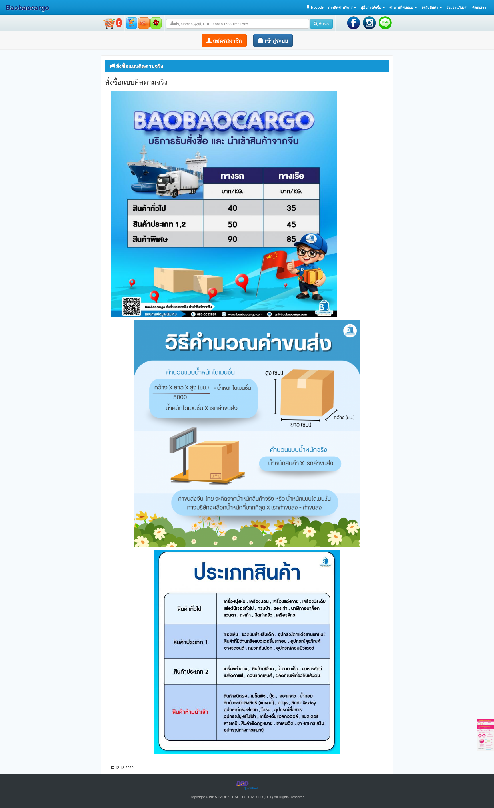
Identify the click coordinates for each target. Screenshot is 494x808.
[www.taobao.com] (131, 23)
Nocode (317, 7)
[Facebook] (354, 22)
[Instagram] (370, 22)
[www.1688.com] (143, 23)
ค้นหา (323, 24)
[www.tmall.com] (156, 23)
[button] (342, 7)
